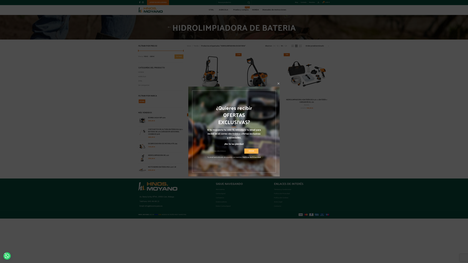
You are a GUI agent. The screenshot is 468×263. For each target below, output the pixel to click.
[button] (7, 256)
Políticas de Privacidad (252, 157)
